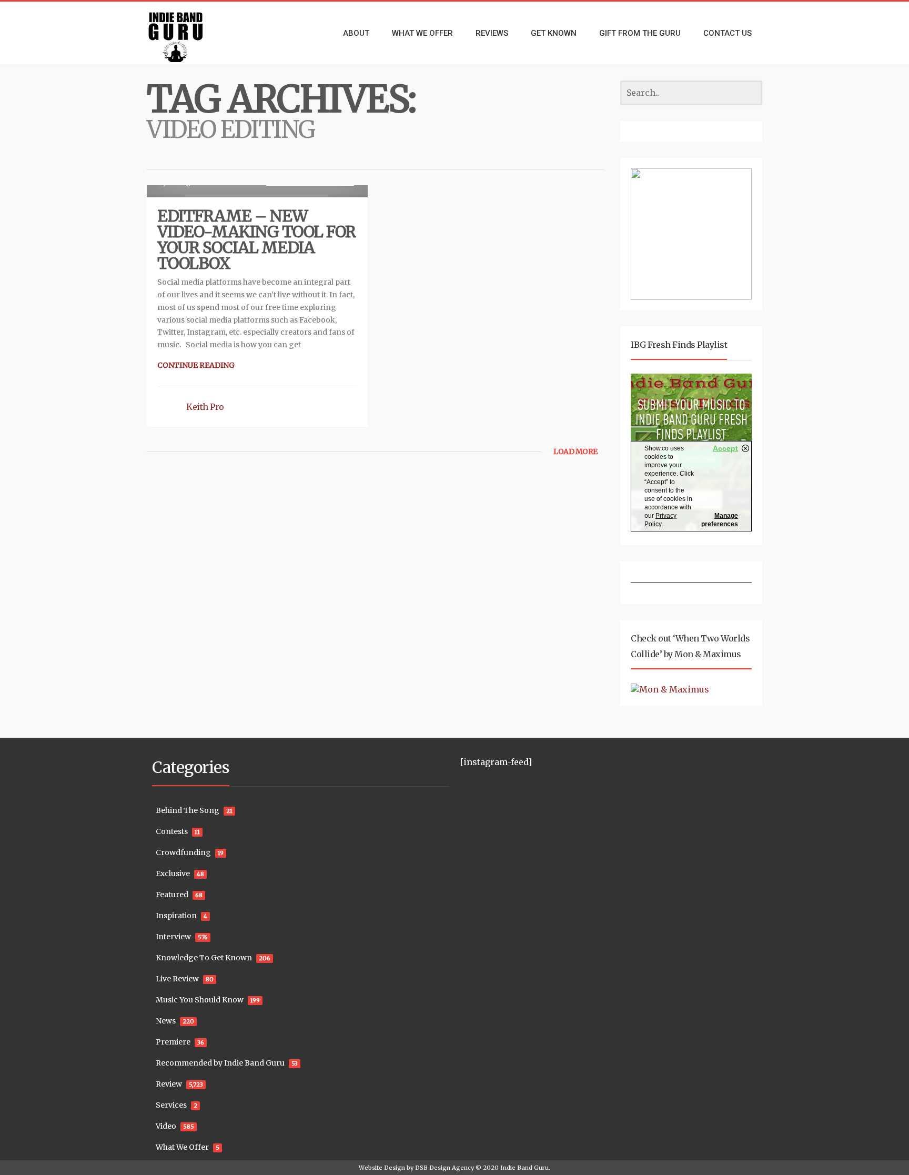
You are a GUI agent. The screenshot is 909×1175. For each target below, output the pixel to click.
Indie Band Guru (524, 1167)
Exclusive (173, 873)
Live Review (177, 978)
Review (169, 1084)
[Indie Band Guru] (191, 33)
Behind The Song (187, 810)
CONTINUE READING (196, 365)
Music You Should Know (200, 1000)
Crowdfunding (183, 852)
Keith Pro (205, 406)
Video (166, 1126)
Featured (172, 894)
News (166, 1021)
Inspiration (176, 915)
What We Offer (182, 1147)
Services (171, 1105)
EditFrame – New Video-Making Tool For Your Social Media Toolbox (256, 239)
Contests (172, 831)
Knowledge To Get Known (204, 957)
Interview (173, 936)
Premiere (173, 1042)
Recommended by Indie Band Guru (220, 1063)
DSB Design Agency (444, 1167)
